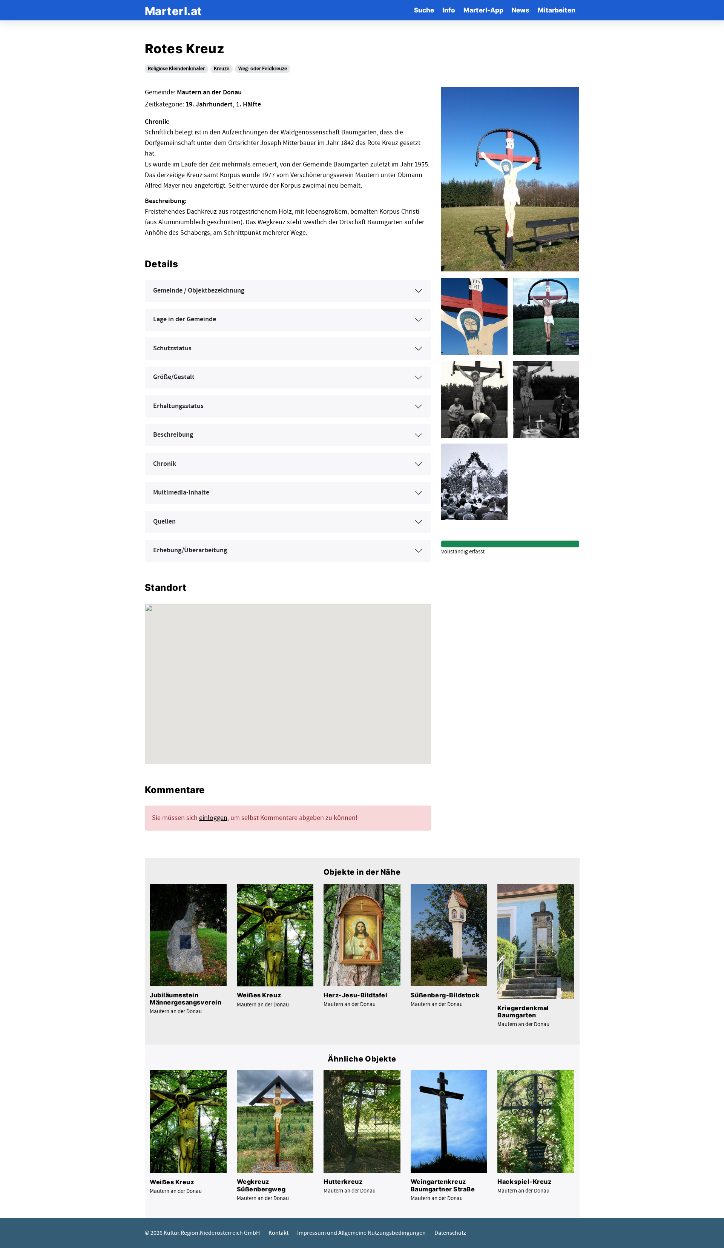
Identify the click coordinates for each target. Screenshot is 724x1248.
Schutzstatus (172, 348)
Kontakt (278, 1233)
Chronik (164, 463)
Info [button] (448, 10)
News (520, 10)
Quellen (164, 521)
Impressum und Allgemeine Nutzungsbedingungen (361, 1233)
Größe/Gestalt (174, 377)
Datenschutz (450, 1233)
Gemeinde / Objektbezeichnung (198, 290)
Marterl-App (483, 10)
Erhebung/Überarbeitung (190, 550)
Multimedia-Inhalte (181, 492)
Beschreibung (173, 434)
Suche (424, 10)
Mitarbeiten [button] (556, 10)
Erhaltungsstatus (178, 406)
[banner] (173, 10)
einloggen (213, 818)
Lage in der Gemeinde (184, 319)
